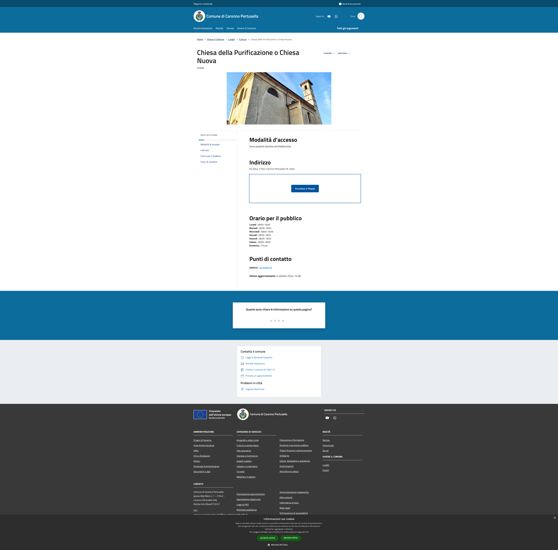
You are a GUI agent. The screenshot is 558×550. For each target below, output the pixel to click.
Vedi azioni (342, 53)
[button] (279, 545)
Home (200, 39)
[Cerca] (360, 16)
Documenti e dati (202, 471)
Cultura (242, 39)
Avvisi (326, 450)
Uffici (196, 450)
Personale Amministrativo (206, 466)
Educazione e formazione (292, 440)
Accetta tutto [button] (267, 538)
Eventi (326, 470)
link (306, 532)
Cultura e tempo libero (248, 445)
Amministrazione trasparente (294, 492)
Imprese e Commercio (247, 456)
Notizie (326, 440)
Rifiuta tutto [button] (291, 538)
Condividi (328, 53)
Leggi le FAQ (243, 504)
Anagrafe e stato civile (248, 440)
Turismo (240, 471)
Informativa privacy (289, 502)
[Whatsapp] (335, 16)
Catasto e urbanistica (247, 466)
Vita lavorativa (244, 450)
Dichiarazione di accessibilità (294, 513)
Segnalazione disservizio (249, 499)
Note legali (285, 508)
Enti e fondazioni (202, 456)
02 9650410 (266, 267)
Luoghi (231, 39)
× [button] (555, 518)
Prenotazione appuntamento (251, 494)
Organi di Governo (202, 440)
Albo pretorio (286, 497)
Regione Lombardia (203, 4)
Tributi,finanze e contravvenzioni (296, 450)
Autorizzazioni (287, 466)
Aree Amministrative (204, 445)
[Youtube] (328, 16)
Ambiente (284, 455)
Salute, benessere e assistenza (295, 461)
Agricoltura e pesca (289, 471)
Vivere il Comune (216, 39)
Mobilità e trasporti (246, 477)
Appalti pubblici (244, 461)
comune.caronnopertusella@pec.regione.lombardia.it (220, 514)
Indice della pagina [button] (209, 135)
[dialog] (279, 532)
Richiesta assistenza (247, 510)
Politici (197, 461)
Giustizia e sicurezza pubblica (294, 445)
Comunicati (328, 445)
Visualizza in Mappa (305, 188)
